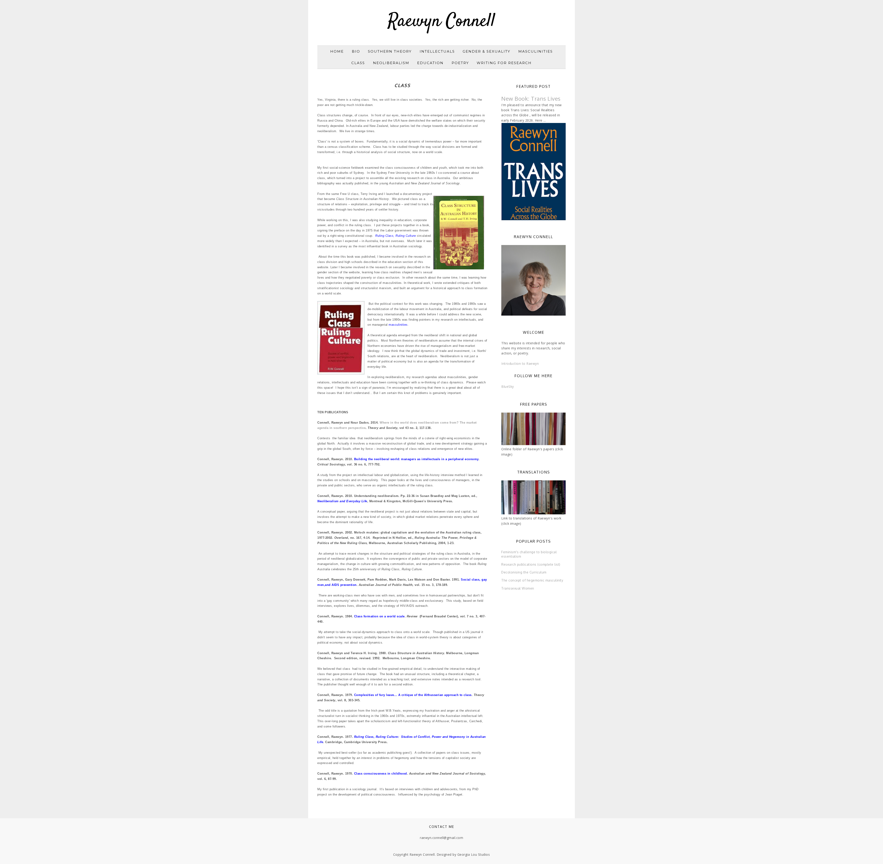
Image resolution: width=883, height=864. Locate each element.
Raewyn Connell (441, 22)
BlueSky (507, 386)
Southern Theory (390, 51)
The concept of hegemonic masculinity (532, 580)
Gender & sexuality (486, 51)
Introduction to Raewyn (520, 363)
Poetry (460, 63)
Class (358, 63)
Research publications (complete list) (530, 564)
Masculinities (535, 51)
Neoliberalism (391, 63)
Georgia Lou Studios (473, 854)
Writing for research (504, 63)
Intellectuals (437, 51)
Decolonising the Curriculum (524, 572)
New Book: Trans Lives (531, 98)
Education (430, 63)
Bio (356, 51)
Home (337, 51)
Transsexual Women (517, 588)
